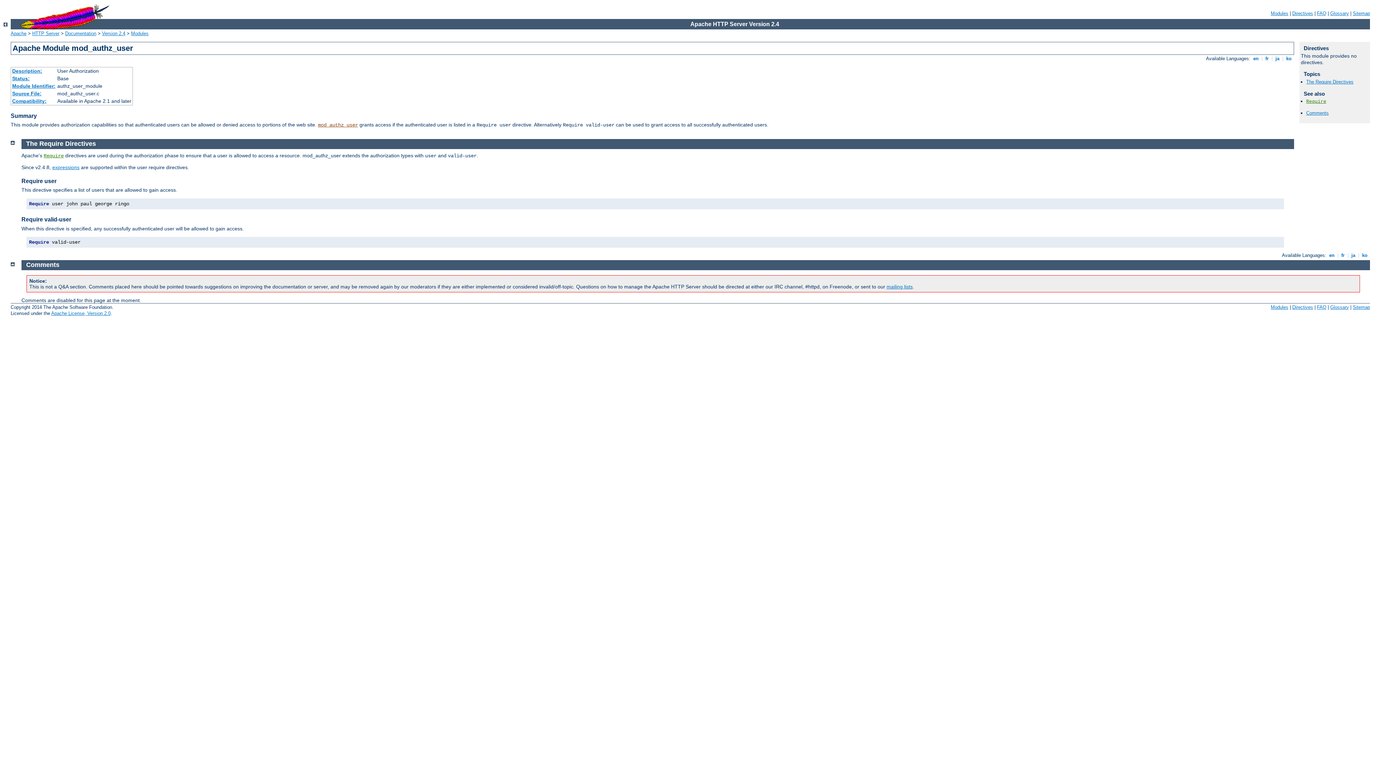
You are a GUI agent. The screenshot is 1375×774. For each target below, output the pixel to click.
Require (1316, 101)
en (1256, 58)
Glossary (1339, 13)
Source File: (27, 93)
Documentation (80, 33)
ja (1277, 58)
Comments (1317, 113)
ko (1289, 58)
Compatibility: (29, 101)
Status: (21, 78)
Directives (1302, 13)
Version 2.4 (113, 33)
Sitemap (1361, 13)
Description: (27, 71)
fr (1267, 58)
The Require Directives (1330, 82)
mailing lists (900, 287)
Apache (18, 33)
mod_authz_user (338, 125)
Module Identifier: (34, 86)
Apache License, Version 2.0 (81, 313)
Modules (1279, 13)
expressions (65, 167)
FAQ (1321, 13)
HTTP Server (45, 33)
